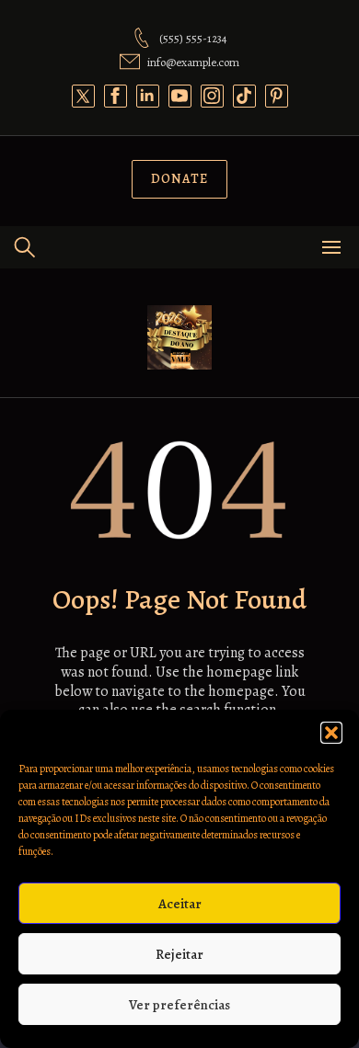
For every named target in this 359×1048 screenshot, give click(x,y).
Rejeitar (179, 954)
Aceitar (180, 903)
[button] (331, 732)
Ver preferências (179, 1005)
